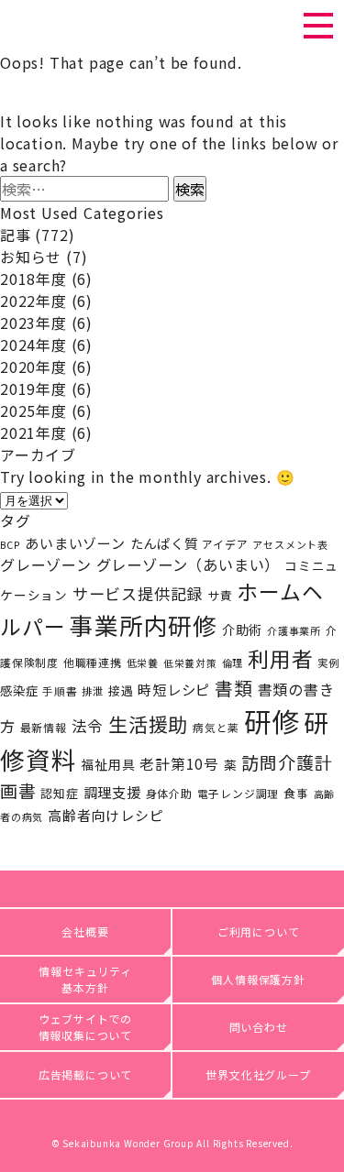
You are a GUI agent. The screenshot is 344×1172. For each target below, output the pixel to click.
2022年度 (33, 301)
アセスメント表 (290, 544)
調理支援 (112, 792)
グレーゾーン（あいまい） (188, 564)
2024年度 (33, 345)
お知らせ (30, 257)
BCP (10, 545)
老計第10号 (179, 763)
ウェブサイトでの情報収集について (86, 1027)
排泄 (93, 691)
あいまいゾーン (75, 543)
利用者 (280, 658)
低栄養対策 (190, 663)
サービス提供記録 (137, 593)
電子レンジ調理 (238, 793)
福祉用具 (108, 764)
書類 (234, 687)
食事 (296, 793)
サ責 (220, 595)
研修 (271, 720)
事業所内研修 (143, 624)
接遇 (121, 690)
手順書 (59, 691)
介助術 (242, 629)
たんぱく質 (164, 543)
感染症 (19, 690)
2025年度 (33, 411)
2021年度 (33, 433)
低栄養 (143, 662)
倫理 (233, 662)
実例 (328, 662)
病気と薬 (216, 727)
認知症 (59, 793)
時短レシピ (174, 689)
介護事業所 (294, 630)
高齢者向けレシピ (105, 815)
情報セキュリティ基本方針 (85, 979)
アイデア (225, 544)
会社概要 (84, 931)
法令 (88, 726)
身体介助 (169, 793)
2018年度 (33, 279)
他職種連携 (92, 662)
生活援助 (148, 724)
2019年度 (33, 389)
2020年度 (33, 367)
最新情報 (43, 727)
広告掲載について (85, 1074)
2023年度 (33, 323)
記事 (15, 235)
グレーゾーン (46, 564)
